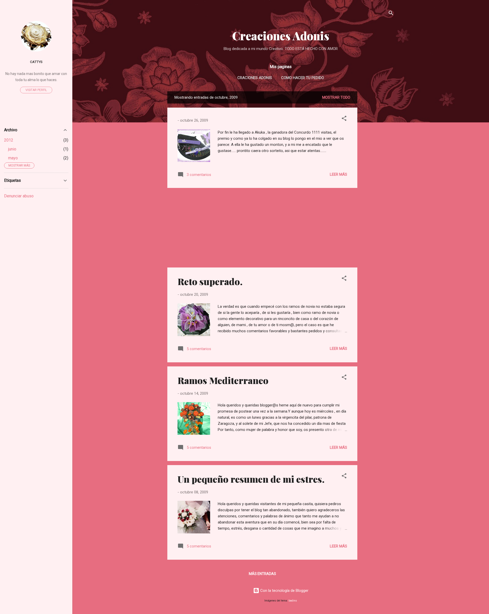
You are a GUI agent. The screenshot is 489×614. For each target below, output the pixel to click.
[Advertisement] (377, 167)
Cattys (36, 62)
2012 (8, 140)
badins (293, 600)
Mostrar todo (336, 97)
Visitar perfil (36, 90)
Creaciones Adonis (280, 35)
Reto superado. (210, 281)
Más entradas (262, 574)
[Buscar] (391, 14)
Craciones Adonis (254, 77)
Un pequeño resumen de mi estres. (251, 479)
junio (12, 149)
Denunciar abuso (19, 196)
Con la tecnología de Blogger (283, 590)
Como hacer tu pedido (302, 77)
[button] (344, 119)
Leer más (338, 174)
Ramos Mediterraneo (223, 380)
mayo (13, 158)
